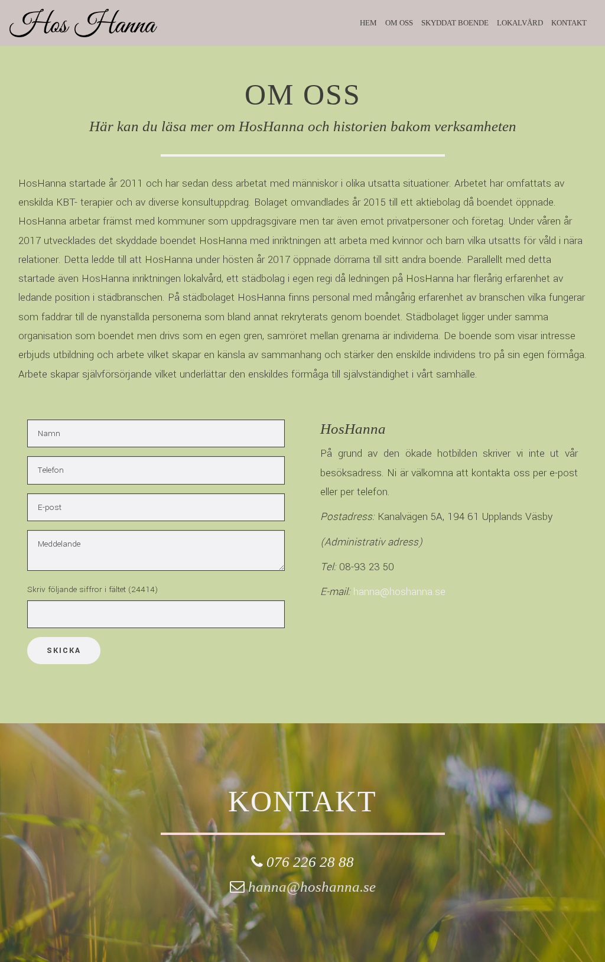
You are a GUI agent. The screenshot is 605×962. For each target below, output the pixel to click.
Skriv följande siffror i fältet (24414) (92, 589)
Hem (368, 22)
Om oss (399, 22)
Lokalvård (520, 22)
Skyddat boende (455, 22)
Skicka (64, 650)
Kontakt (569, 22)
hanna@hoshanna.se (399, 591)
